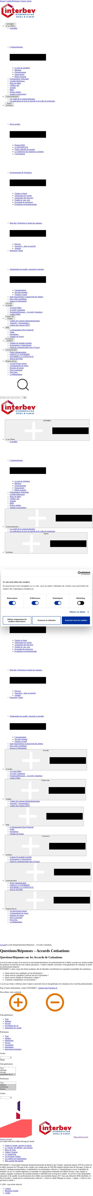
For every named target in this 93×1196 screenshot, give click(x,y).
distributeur (9, 1040)
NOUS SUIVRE (16, 359)
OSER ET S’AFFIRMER (20, 354)
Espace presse (26, 1)
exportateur (9, 1045)
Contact (8, 1188)
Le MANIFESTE (21, 147)
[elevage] (8, 1072)
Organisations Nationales (19, 79)
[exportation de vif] (8, 1074)
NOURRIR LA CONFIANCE (22, 357)
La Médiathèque (16, 374)
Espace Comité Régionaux (10, 1)
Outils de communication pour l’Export (25, 347)
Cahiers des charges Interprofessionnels (25, 321)
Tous (7, 1019)
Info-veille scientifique (18, 299)
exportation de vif (11, 1026)
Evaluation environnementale (26, 204)
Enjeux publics (15, 92)
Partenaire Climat (16, 251)
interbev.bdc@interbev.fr (47, 988)
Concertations (20, 154)
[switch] (35, 603)
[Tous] (8, 1068)
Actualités (13, 28)
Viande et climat (21, 193)
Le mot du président (22, 68)
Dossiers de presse (17, 368)
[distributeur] (8, 1087)
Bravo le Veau (10, 1150)
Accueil (3, 945)
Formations (14, 334)
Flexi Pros (13, 372)
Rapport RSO (20, 145)
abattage (8, 1021)
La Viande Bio (10, 1154)
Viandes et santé (21, 295)
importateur (9, 1047)
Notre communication (18, 352)
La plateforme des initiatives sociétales (29, 152)
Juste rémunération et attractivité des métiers (26, 297)
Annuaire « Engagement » (20, 323)
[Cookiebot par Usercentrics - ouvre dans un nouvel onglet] (79, 573)
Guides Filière (15, 314)
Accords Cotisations (17, 310)
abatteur (8, 1038)
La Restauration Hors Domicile (22, 330)
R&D (12, 90)
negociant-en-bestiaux (13, 1049)
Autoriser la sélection (47, 620)
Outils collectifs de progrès (25, 149)
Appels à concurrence (18, 94)
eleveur (7, 1043)
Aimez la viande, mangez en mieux (18, 1145)
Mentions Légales (11, 1191)
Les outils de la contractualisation (22, 99)
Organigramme (20, 72)
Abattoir (18, 248)
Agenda (13, 88)
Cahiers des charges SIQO (20, 325)
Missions (18, 70)
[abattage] (8, 1070)
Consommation (20, 290)
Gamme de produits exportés (21, 343)
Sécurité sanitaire (21, 292)
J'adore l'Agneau (11, 1152)
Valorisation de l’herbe (23, 196)
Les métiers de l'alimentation (16, 1159)
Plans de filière (15, 83)
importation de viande (13, 1028)
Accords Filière (15, 308)
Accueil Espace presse (18, 363)
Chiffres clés (14, 85)
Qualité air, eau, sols (22, 200)
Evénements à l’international (20, 345)
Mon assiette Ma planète (14, 1161)
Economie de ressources (24, 202)
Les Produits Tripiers (13, 1156)
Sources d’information (18, 301)
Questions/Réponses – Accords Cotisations (26, 312)
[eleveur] (8, 1089)
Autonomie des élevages (24, 198)
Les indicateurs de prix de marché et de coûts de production (32, 101)
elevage (8, 1023)
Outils (12, 332)
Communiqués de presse (19, 366)
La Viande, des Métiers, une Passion (19, 1148)
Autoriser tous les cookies (76, 620)
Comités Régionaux (17, 81)
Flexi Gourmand (16, 370)
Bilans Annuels (20, 77)
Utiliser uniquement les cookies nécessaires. (17, 620)
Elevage (18, 244)
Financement (19, 74)
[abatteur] (8, 1085)
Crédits (7, 1193)
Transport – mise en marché (25, 246)
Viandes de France (17, 336)
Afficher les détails (77, 612)
